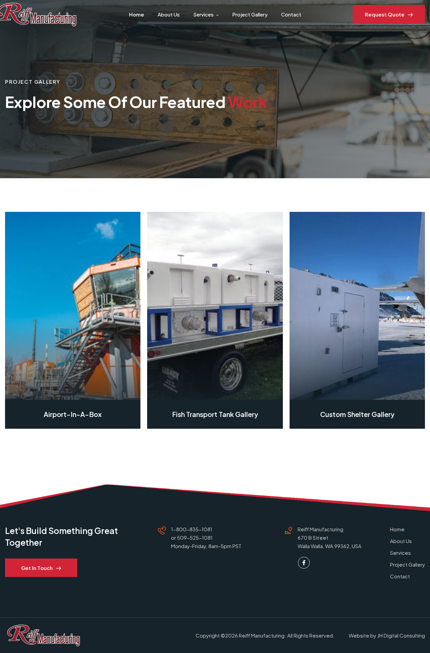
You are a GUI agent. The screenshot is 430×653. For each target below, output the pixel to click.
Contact (291, 14)
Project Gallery (250, 14)
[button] (136, 14)
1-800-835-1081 (191, 529)
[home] (37, 14)
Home (136, 14)
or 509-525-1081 (192, 537)
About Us (169, 14)
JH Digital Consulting (401, 635)
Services (203, 14)
